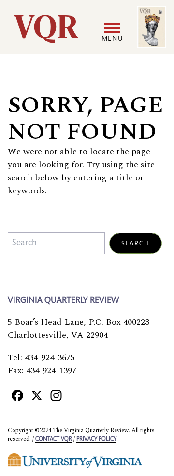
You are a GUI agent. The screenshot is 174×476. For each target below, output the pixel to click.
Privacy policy (96, 439)
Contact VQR (53, 439)
